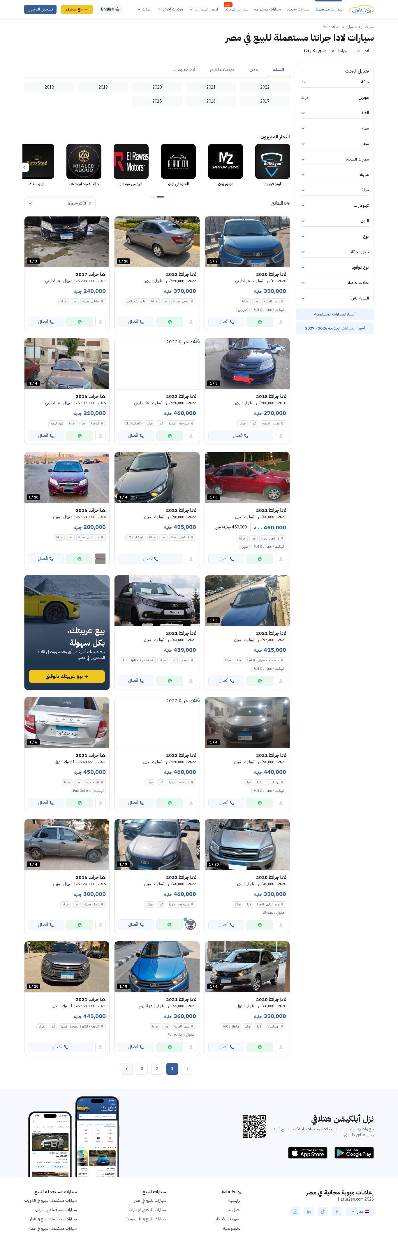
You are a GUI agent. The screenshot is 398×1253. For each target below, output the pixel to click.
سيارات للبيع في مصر (150, 1200)
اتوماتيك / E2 (135, 537)
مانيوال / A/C (231, 1026)
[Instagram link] (295, 1211)
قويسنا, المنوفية (270, 423)
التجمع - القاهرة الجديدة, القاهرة (80, 1026)
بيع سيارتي (74, 9)
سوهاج (185, 660)
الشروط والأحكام (228, 1219)
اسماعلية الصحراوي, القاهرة (263, 660)
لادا (256, 301)
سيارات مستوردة (267, 9)
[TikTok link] (322, 1211)
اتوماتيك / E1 (133, 423)
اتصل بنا (234, 1210)
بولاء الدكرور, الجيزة (268, 904)
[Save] (211, 223)
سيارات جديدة (298, 9)
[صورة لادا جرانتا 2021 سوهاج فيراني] (157, 600)
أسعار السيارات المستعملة (334, 314)
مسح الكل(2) (315, 51)
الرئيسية (234, 1200)
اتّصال (223, 322)
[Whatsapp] (259, 322)
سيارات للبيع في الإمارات (147, 1210)
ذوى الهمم (56, 423)
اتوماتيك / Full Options (268, 309)
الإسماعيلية (92, 782)
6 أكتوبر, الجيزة (270, 538)
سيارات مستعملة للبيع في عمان (52, 1228)
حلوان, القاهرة (90, 301)
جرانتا (245, 301)
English (107, 9)
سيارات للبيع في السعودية (146, 1219)
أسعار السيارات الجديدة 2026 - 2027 (335, 328)
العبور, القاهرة (181, 301)
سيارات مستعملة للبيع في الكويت (50, 1200)
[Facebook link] (336, 1211)
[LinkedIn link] (309, 1211)
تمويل (245, 546)
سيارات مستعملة (328, 9)
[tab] (278, 70)
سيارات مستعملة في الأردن (56, 1210)
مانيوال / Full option (181, 1034)
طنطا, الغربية (271, 301)
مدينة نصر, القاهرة (179, 423)
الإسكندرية (273, 782)
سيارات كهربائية (236, 9)
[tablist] (157, 70)
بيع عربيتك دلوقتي (64, 676)
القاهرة (95, 423)
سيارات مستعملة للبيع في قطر (53, 1219)
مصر (360, 1211)
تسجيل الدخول (40, 9)
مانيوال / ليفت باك (273, 912)
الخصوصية (232, 1228)
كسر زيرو (243, 309)
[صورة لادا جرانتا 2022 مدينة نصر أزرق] (157, 363)
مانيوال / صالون (136, 301)
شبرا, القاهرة (91, 904)
